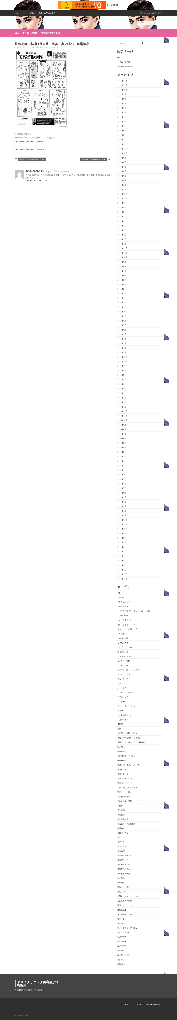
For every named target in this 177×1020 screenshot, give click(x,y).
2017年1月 (121, 298)
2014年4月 (121, 447)
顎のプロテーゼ (123, 932)
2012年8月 (121, 538)
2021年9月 (121, 94)
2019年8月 (121, 162)
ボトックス (121, 688)
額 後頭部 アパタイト (127, 914)
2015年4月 (121, 393)
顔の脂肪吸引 (122, 941)
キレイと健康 (122, 606)
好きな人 (121, 747)
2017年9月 (121, 262)
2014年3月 (121, 452)
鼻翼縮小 (121, 964)
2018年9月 (121, 207)
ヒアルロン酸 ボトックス (128, 670)
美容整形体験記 (123, 874)
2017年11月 (122, 253)
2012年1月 (121, 570)
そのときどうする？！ (126, 625)
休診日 (120, 724)
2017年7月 (121, 271)
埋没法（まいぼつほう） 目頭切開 (131, 742)
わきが (120, 711)
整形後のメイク (123, 797)
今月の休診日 (122, 720)
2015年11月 (122, 361)
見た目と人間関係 (124, 901)
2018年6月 (121, 221)
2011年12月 (122, 574)
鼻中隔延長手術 (123, 955)
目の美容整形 (122, 819)
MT (118, 593)
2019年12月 (122, 144)
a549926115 (53, 47)
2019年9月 (121, 158)
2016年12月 (122, 302)
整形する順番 (122, 774)
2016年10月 (122, 312)
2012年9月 (121, 533)
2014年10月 (122, 420)
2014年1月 (121, 461)
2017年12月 (122, 248)
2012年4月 (121, 556)
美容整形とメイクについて (128, 855)
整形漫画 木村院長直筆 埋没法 (32, 159)
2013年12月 (122, 465)
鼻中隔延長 (121, 951)
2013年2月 (121, 511)
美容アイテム (122, 846)
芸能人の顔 (121, 892)
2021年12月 (122, 81)
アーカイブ (38, 47)
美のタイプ (121, 837)
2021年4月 (121, 117)
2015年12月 (122, 357)
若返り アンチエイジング (128, 896)
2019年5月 (121, 176)
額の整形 (121, 923)
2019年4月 (121, 180)
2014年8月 (121, 429)
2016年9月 (121, 316)
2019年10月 (122, 153)
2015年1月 (121, 407)
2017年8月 (121, 266)
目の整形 (121, 815)
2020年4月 (121, 140)
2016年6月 (121, 330)
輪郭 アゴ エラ (124, 905)
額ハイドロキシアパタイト (128, 928)
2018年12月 (122, 194)
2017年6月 (121, 275)
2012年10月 (122, 529)
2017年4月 (121, 284)
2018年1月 (121, 244)
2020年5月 (121, 135)
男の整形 (121, 810)
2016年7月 (121, 325)
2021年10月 (122, 90)
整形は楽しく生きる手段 (127, 788)
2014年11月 (122, 416)
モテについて (122, 697)
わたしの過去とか (124, 715)
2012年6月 (121, 547)
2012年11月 (122, 524)
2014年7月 (121, 434)
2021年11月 (122, 85)
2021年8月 (121, 99)
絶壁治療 (121, 828)
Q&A (16, 13)
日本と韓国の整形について (128, 801)
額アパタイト (122, 919)
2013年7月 (121, 488)
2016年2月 (121, 348)
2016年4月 (121, 339)
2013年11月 (122, 470)
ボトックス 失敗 (124, 692)
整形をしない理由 (124, 792)
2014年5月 (121, 443)
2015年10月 (122, 366)
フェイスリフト (123, 674)
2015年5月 (121, 389)
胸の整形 (121, 878)
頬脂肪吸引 (121, 910)
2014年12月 (122, 411)
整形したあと (122, 769)
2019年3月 (121, 185)
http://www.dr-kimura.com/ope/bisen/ (30, 141)
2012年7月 (121, 542)
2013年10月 (122, 475)
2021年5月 (121, 112)
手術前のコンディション (127, 756)
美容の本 (121, 851)
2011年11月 (122, 579)
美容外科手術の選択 (47, 13)
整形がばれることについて (128, 765)
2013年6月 (121, 493)
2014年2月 (121, 456)
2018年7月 (121, 216)
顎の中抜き (121, 937)
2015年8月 (121, 375)
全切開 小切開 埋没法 (127, 733)
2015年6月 (121, 384)
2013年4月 (121, 502)
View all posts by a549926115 (38, 180)
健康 (119, 729)
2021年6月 (121, 108)
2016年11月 (122, 307)
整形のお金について (125, 778)
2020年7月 (121, 126)
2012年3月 (121, 561)
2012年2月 (121, 565)
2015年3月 (121, 398)
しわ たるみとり (124, 620)
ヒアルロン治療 (123, 661)
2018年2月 (121, 239)
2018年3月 (121, 235)
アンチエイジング (124, 602)
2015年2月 (121, 402)
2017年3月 (121, 289)
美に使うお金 (122, 833)
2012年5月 (121, 551)
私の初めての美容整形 (126, 824)
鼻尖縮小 (121, 960)
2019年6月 (121, 171)
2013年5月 (121, 497)
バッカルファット (124, 656)
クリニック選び (28, 13)
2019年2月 (121, 189)
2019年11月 (122, 149)
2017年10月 (122, 257)
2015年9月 (121, 370)
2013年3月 (121, 506)
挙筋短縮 (121, 760)
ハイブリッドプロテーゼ (127, 647)
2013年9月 (121, 479)
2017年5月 (121, 280)
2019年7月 (121, 167)
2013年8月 (121, 484)
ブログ (120, 683)
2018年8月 (121, 212)
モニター (121, 702)
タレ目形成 (121, 634)
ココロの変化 (122, 616)
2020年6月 (121, 130)
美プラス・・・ (123, 842)
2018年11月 (122, 198)
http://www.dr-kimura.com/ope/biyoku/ (30, 149)
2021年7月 (121, 103)
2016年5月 (121, 334)
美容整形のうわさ (124, 869)
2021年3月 (121, 121)
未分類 (120, 806)
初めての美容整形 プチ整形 (129, 738)
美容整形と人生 (123, 860)
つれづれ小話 (122, 638)
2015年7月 (121, 379)
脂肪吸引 (121, 883)
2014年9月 (121, 425)
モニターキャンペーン (126, 706)
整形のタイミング (124, 783)
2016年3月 (121, 343)
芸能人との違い (123, 887)
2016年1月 (121, 352)
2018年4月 (121, 230)
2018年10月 (122, 203)
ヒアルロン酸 (122, 665)
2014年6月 (121, 438)
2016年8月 (121, 321)
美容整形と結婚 (123, 864)
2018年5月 (121, 226)
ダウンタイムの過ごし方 (127, 629)
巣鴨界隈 (121, 751)
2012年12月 (122, 520)
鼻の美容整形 (122, 946)
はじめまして (122, 652)
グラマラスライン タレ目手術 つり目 (133, 611)
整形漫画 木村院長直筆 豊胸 (93, 159)
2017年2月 (121, 293)
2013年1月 (121, 515)
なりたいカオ (122, 643)
